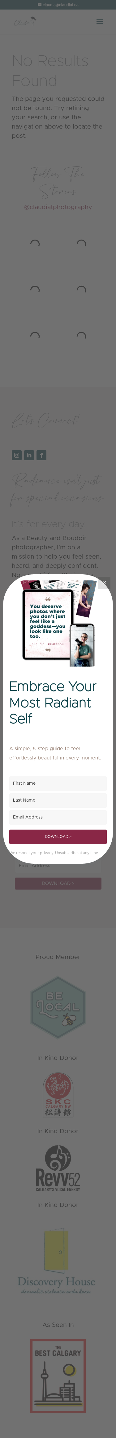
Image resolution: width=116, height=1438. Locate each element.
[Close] (104, 583)
